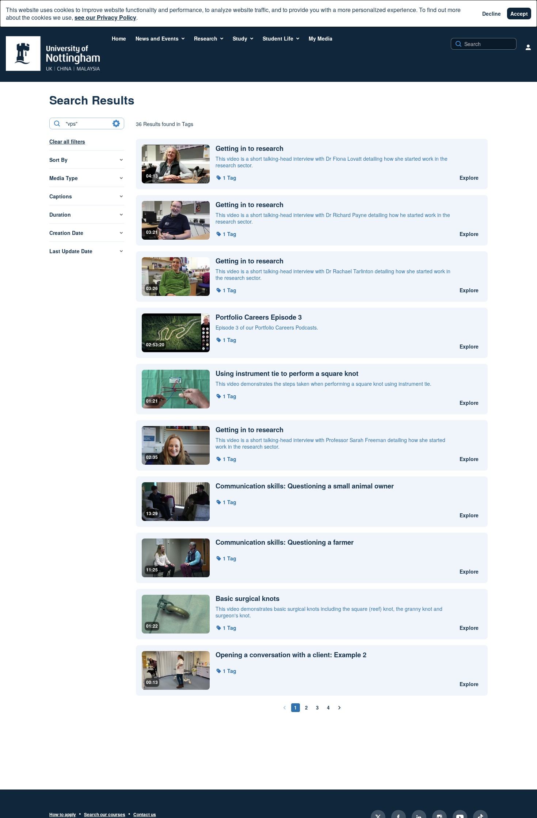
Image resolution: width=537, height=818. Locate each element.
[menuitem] (118, 38)
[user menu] (528, 47)
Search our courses (104, 815)
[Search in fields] (116, 123)
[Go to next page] (339, 707)
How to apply (62, 815)
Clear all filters (67, 141)
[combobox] (86, 123)
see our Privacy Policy (105, 17)
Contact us (144, 815)
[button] (226, 177)
